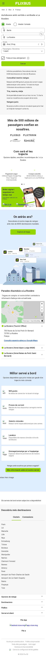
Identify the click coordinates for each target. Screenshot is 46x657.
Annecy (4, 568)
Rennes (4, 565)
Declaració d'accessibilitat (24, 647)
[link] (23, 247)
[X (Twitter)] (24, 636)
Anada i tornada (24, 24)
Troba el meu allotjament (16, 58)
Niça (3, 538)
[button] (23, 30)
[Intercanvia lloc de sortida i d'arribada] (41, 34)
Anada (8, 24)
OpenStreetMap (35, 321)
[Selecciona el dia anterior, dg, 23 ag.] (38, 44)
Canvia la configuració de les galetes (25, 650)
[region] (23, 312)
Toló (3, 588)
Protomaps (26, 321)
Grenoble (4, 551)
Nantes (4, 558)
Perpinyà (4, 585)
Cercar (23, 64)
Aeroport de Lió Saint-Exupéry (13, 578)
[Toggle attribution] (42, 321)
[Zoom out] (42, 307)
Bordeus (4, 548)
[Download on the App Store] (31, 625)
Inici (3, 10)
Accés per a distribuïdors (15, 642)
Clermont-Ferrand (8, 561)
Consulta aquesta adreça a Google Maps (21, 340)
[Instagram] (22, 636)
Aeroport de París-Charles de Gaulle (15, 575)
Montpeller (5, 555)
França (18, 10)
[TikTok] (25, 636)
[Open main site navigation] (3, 3)
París (3, 524)
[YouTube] (23, 636)
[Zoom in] (42, 303)
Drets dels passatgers (19, 644)
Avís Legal (32, 644)
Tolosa (4, 544)
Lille (3, 534)
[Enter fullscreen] (42, 314)
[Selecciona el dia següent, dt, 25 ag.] (42, 44)
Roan (3, 571)
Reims (3, 581)
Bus (10, 10)
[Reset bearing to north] (42, 310)
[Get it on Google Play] (17, 625)
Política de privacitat (32, 642)
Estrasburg (5, 541)
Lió (2, 528)
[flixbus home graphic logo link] (23, 3)
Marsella (4, 531)
